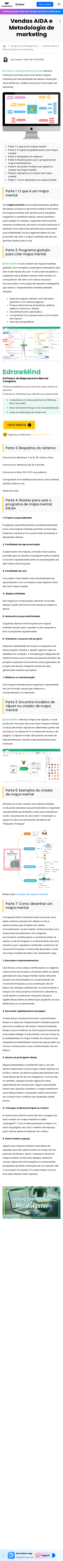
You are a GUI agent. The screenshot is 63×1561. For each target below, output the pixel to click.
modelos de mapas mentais (31, 894)
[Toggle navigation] (58, 4)
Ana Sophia (16, 59)
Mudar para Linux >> (41, 434)
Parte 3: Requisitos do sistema (25, 156)
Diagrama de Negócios (24, 45)
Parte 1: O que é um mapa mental (27, 146)
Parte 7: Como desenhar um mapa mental (32, 179)
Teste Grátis (44, 4)
